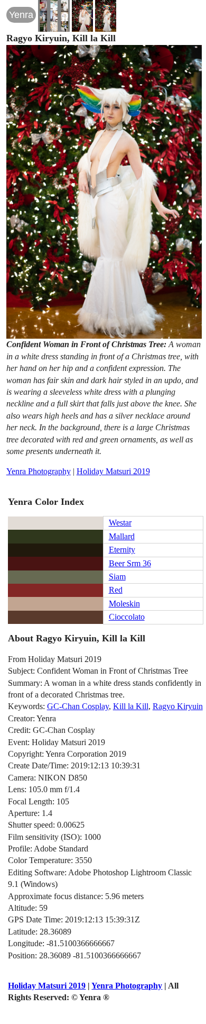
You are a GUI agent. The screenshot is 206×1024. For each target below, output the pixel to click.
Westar (120, 522)
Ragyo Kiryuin (178, 706)
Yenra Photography (38, 471)
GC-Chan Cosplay (78, 706)
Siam (117, 576)
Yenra (21, 15)
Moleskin (124, 603)
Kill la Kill (130, 706)
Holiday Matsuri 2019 (113, 471)
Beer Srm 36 (130, 563)
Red (116, 589)
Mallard (122, 536)
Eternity (122, 549)
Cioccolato (127, 616)
